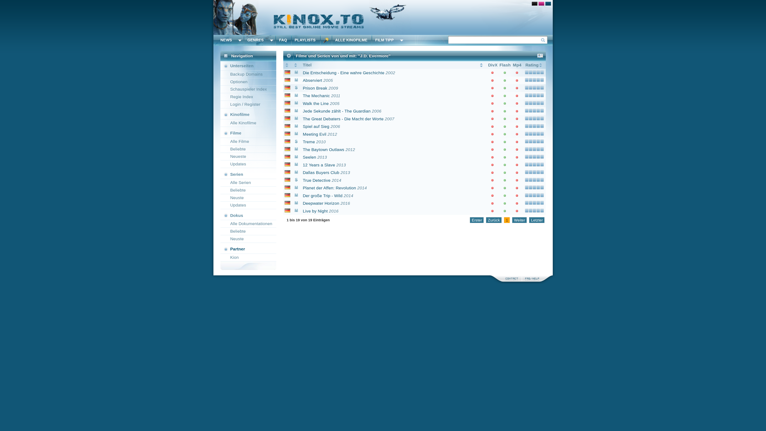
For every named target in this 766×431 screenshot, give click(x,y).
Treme (309, 141)
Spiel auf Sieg (316, 126)
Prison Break (315, 88)
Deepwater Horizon (321, 203)
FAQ (283, 40)
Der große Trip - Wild (323, 195)
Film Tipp (384, 40)
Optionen (239, 81)
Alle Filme (239, 141)
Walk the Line (316, 103)
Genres (255, 40)
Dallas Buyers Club (321, 172)
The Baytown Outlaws (323, 149)
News (226, 40)
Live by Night (315, 211)
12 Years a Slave (319, 165)
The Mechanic (316, 95)
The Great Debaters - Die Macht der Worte (343, 119)
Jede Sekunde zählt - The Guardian (337, 111)
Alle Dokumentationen (251, 223)
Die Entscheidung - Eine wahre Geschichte (343, 72)
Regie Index (241, 96)
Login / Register (245, 104)
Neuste (237, 197)
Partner (237, 249)
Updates (238, 164)
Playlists (305, 40)
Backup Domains (246, 74)
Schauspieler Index (248, 89)
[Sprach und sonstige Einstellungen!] (326, 40)
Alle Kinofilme (351, 40)
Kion (234, 257)
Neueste (238, 156)
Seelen (309, 157)
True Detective (317, 180)
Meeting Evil (314, 134)
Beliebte (238, 149)
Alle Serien (240, 182)
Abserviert (312, 80)
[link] (383, 17)
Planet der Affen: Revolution (329, 188)
